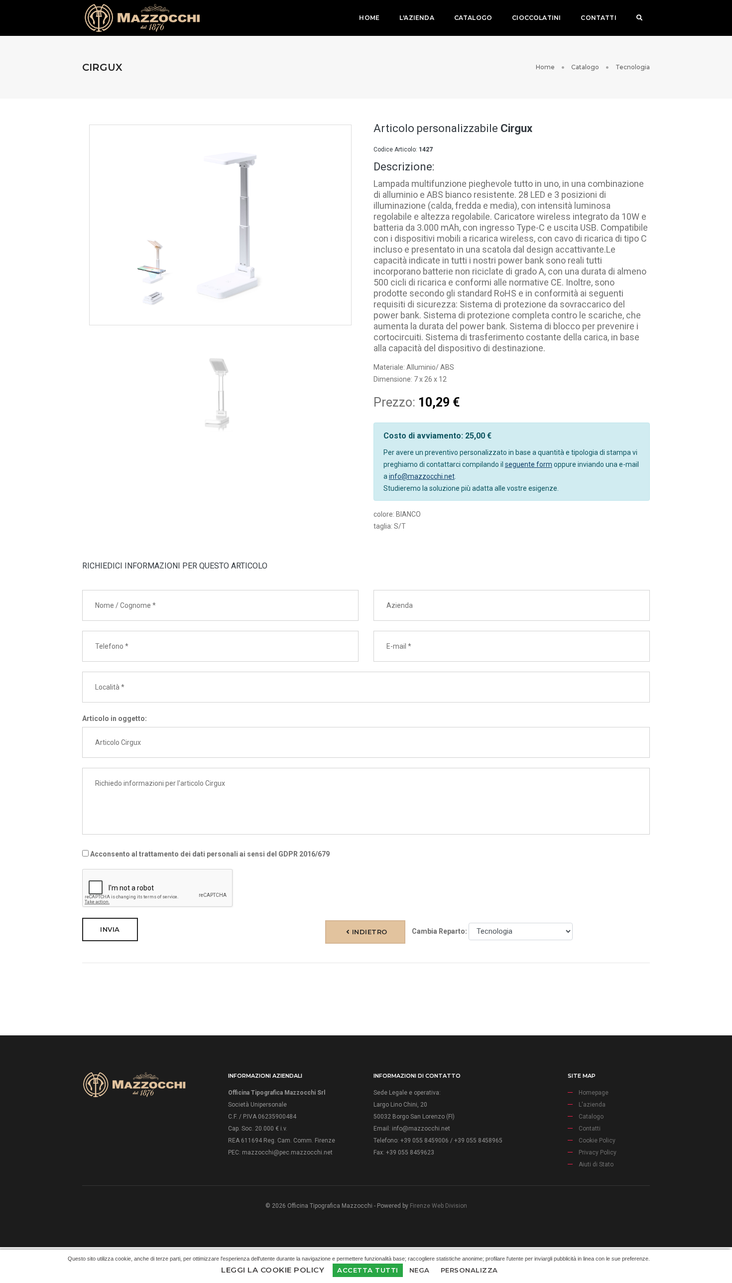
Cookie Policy (597, 1140)
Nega (419, 1270)
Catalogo (473, 17)
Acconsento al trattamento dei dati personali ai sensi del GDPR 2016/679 (209, 854)
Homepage (594, 1092)
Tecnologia (632, 67)
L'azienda (416, 17)
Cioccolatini (536, 17)
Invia (110, 929)
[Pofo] (142, 18)
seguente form (528, 464)
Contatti (598, 17)
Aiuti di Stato (596, 1164)
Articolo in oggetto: (114, 718)
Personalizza (469, 1270)
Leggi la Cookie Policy (272, 1270)
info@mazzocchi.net (422, 476)
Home (369, 17)
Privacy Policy (597, 1152)
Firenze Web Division (438, 1205)
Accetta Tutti (367, 1270)
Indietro (368, 932)
